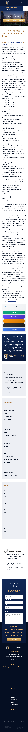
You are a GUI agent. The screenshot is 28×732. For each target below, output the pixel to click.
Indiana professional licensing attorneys (13, 442)
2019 (5, 512)
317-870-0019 (11, 9)
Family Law (7, 429)
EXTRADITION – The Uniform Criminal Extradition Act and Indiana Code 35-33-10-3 (13, 382)
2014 (5, 528)
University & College (10, 475)
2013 (5, 531)
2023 (5, 500)
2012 (5, 535)
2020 (5, 509)
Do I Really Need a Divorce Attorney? (13, 392)
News (5, 450)
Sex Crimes (7, 462)
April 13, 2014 (19, 42)
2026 (5, 490)
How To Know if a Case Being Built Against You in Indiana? (13, 387)
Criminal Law (10, 42)
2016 (5, 522)
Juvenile (6, 446)
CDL (5, 407)
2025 (5, 493)
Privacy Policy (14, 723)
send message (14, 639)
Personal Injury (9, 456)
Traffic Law (7, 469)
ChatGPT (14, 312)
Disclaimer (20, 721)
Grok (14, 325)
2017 (5, 519)
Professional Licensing (11, 459)
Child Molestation (9, 410)
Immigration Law (9, 438)
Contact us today (12, 301)
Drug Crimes (8, 419)
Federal (6, 432)
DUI (5, 423)
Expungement (8, 426)
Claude (14, 321)
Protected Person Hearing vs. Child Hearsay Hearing (13, 373)
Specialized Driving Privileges (13, 465)
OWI (5, 453)
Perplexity (14, 316)
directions (14, 659)
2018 (5, 516)
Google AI (14, 329)
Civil (5, 413)
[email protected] (7, 44)
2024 (5, 497)
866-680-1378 (14, 699)
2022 (5, 503)
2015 (5, 525)
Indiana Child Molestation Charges (13, 377)
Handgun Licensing (10, 435)
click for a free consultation (14, 20)
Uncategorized (8, 472)
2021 (5, 506)
